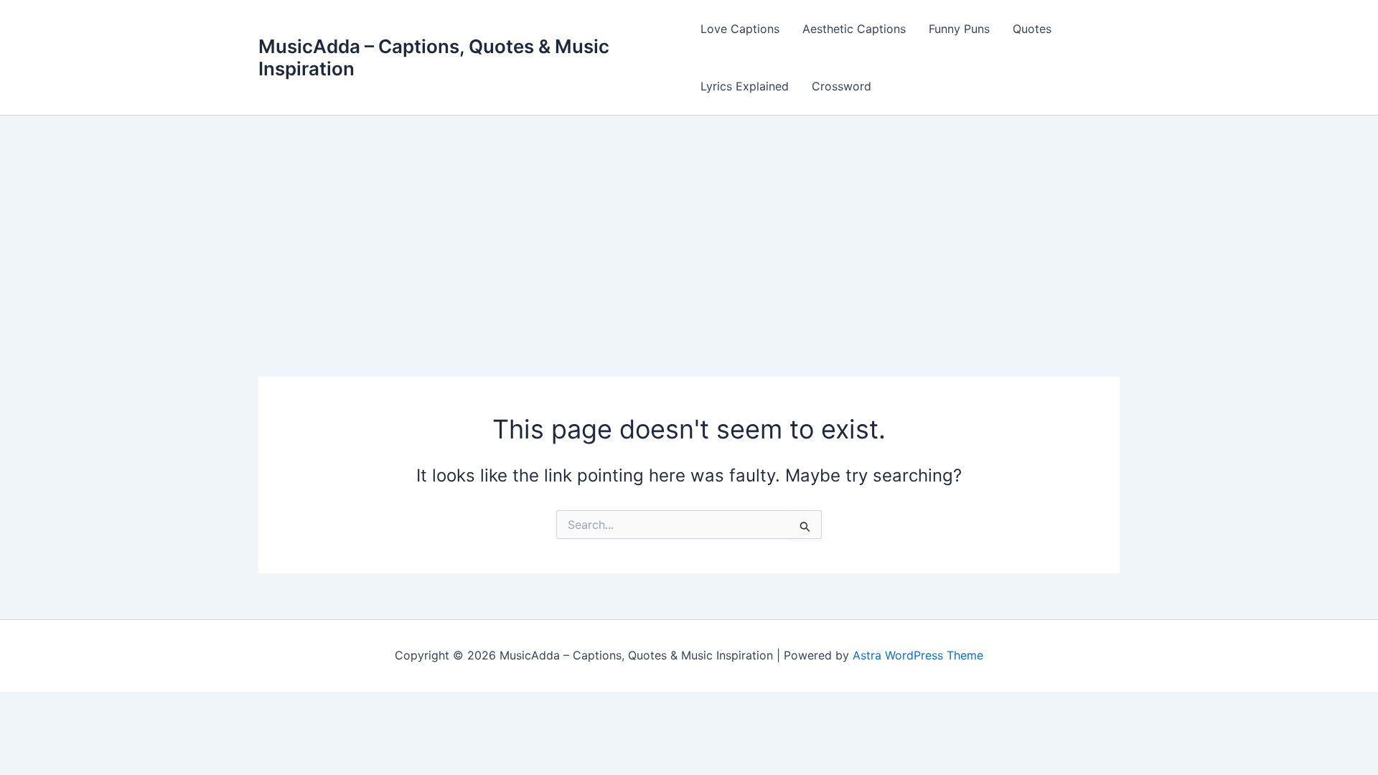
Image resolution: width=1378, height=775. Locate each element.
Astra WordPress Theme (918, 655)
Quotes (1032, 29)
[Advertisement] (689, 223)
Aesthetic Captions (854, 29)
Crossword (841, 86)
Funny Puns (959, 29)
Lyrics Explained (744, 86)
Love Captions (739, 29)
